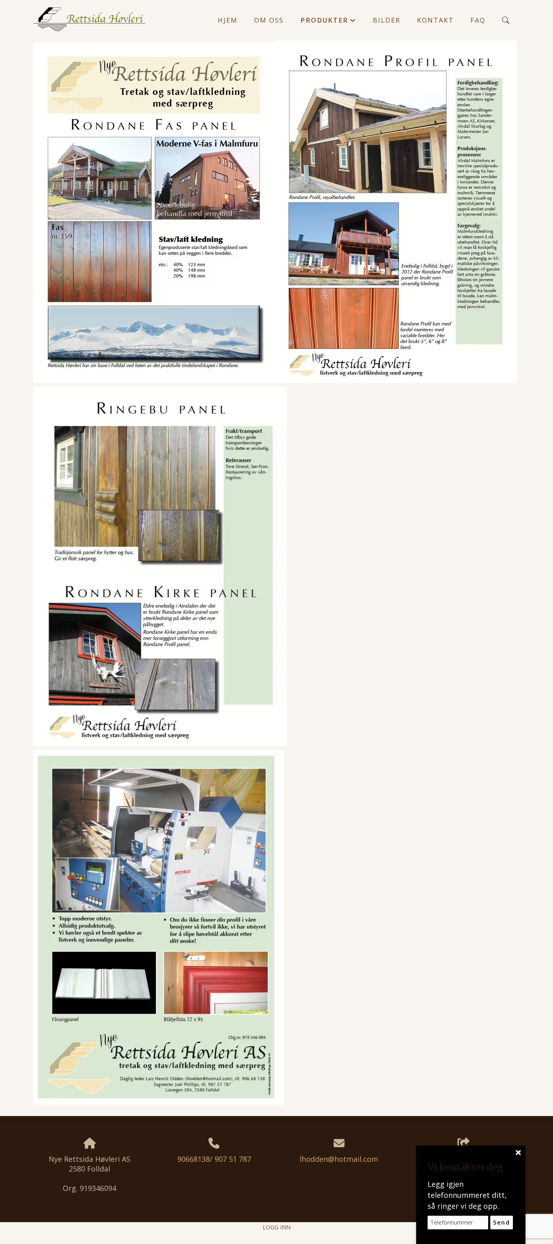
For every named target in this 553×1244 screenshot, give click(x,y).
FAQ (477, 20)
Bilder (386, 20)
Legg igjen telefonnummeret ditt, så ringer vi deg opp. (467, 1195)
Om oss (269, 20)
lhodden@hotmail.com (339, 1159)
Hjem (228, 20)
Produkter (328, 22)
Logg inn (277, 1227)
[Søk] (506, 20)
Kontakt (435, 20)
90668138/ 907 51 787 (214, 1159)
